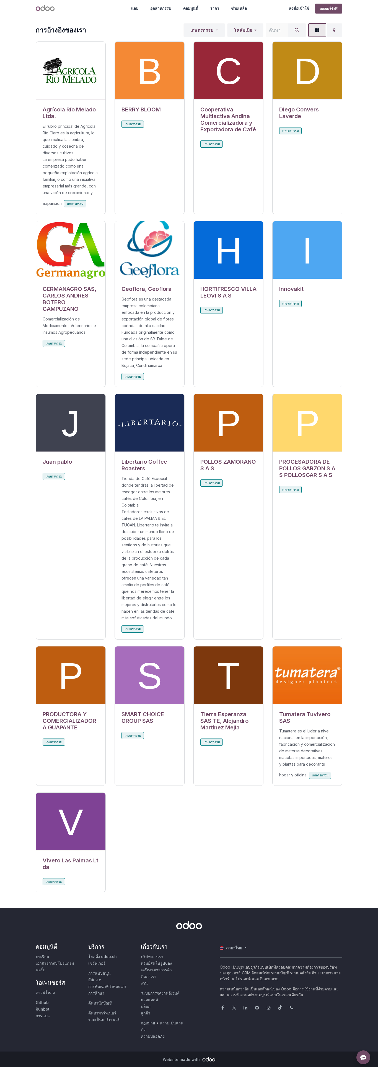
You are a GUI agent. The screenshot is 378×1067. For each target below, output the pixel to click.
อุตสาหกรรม (160, 8)
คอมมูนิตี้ (190, 8)
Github (42, 1002)
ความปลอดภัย (153, 1036)
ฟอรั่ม (40, 969)
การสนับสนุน (99, 973)
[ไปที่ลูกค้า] (70, 71)
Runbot (43, 1009)
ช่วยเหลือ (239, 8)
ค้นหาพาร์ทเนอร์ (102, 1013)
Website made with (182, 1059)
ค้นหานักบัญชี (100, 1003)
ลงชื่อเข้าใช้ (299, 8)
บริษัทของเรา (152, 956)
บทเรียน (42, 956)
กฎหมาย (148, 1023)
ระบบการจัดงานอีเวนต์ (160, 993)
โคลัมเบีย (243, 30)
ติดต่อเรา (148, 976)
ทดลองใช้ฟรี (329, 8)
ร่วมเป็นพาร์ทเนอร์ (104, 1019)
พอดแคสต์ (149, 999)
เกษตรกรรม (202, 30)
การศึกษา (96, 993)
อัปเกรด (94, 979)
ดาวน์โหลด (45, 992)
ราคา (214, 8)
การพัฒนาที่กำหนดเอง (107, 986)
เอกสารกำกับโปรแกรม (55, 963)
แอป (134, 8)
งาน (144, 983)
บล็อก (145, 1006)
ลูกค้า (145, 1013)
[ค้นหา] (297, 30)
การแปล (43, 1015)
